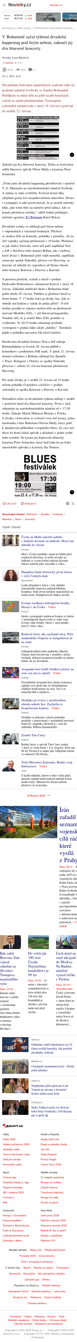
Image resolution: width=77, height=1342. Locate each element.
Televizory (35, 1297)
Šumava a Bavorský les (16, 1225)
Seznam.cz (56, 5)
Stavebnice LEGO (18, 1291)
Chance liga (9, 1177)
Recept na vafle (49, 1197)
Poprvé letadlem (12, 1220)
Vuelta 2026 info (50, 1139)
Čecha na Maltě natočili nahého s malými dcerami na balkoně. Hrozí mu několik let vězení (47, 541)
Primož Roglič (48, 1159)
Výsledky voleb (11, 1149)
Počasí (24, 611)
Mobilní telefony (51, 1285)
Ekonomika (27, 580)
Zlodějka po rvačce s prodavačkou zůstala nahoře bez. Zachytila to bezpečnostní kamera (43, 704)
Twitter (28, 1316)
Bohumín (32, 514)
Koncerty (30, 519)
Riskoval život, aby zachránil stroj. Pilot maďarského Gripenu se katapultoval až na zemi (47, 638)
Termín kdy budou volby (16, 1154)
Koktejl (24, 677)
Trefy (24, 771)
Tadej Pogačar (49, 1154)
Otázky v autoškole (51, 1235)
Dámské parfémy (41, 1291)
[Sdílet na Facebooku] (67, 503)
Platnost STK (48, 1240)
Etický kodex (39, 1320)
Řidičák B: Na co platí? (53, 1230)
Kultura (25, 740)
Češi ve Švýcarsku (13, 1230)
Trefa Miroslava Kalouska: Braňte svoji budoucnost (46, 764)
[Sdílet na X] (73, 503)
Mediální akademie (19, 1320)
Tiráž (61, 1316)
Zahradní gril (32, 1279)
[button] (38, 138)
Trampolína (62, 1267)
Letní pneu (60, 1291)
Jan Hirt (45, 1149)
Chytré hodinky (52, 1297)
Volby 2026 (9, 1139)
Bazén (27, 1267)
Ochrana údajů (57, 1320)
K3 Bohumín (34, 217)
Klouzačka (29, 1273)
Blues (18, 519)
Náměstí (7, 519)
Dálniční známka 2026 (53, 1220)
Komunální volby (12, 1164)
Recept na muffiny (51, 1182)
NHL (5, 1202)
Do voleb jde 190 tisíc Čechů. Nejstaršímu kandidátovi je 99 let (38, 964)
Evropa (25, 549)
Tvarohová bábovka (52, 1192)
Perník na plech (49, 1202)
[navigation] (4, 5)
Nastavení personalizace (49, 1323)
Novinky (6, 57)
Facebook (15, 1316)
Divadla (45, 514)
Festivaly (58, 514)
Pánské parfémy (37, 1303)
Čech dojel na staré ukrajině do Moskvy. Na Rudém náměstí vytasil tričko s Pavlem (66, 966)
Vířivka (46, 1279)
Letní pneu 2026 (50, 1215)
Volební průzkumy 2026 (16, 1144)
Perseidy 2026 (28, 1255)
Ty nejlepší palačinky (52, 1177)
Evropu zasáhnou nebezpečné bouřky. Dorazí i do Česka (45, 605)
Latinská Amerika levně (16, 1235)
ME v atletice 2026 (13, 1192)
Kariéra (51, 1316)
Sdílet (23, 69)
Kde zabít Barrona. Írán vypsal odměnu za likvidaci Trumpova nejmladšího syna (10, 968)
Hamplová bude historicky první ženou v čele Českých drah (46, 574)
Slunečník (14, 1273)
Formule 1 (9, 1197)
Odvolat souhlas (23, 1323)
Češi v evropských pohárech (37, 1261)
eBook (10, 69)
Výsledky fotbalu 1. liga (16, 1182)
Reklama (40, 1316)
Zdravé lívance (49, 1187)
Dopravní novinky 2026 (54, 1225)
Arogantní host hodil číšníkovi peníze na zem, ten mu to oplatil (47, 671)
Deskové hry (20, 1297)
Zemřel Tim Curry (33, 735)
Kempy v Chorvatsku (14, 1215)
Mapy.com (36, 1249)
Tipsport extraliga (12, 1187)
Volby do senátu (12, 1159)
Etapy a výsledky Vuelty (54, 1144)
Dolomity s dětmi (12, 1240)
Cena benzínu (47, 1255)
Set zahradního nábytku (51, 1273)
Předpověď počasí (55, 1249)
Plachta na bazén (43, 1267)
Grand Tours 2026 (51, 1164)
